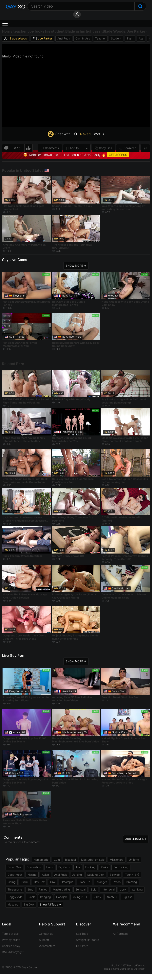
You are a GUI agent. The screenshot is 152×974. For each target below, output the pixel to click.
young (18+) (80, 897)
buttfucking (120, 867)
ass (141, 38)
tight (130, 38)
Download (130, 148)
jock (123, 889)
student (116, 38)
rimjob (43, 889)
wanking (137, 889)
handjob (61, 897)
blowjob (115, 874)
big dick (29, 904)
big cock (64, 867)
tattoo (116, 882)
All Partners (120, 933)
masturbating (61, 889)
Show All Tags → (50, 904)
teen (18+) (132, 874)
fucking (90, 867)
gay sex (39, 882)
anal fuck (63, 38)
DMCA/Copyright (13, 952)
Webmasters (47, 946)
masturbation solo (92, 859)
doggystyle (15, 897)
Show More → (76, 265)
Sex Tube (82, 933)
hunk (49, 867)
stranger (101, 882)
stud (30, 889)
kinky (104, 867)
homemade (41, 859)
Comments (52, 148)
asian (45, 874)
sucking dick (95, 874)
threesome (15, 889)
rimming (131, 882)
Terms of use (10, 933)
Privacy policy (11, 939)
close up (84, 882)
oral (52, 882)
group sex (14, 867)
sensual (80, 889)
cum (57, 859)
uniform (134, 859)
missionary (117, 859)
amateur (111, 897)
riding (12, 882)
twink (24, 882)
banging (45, 897)
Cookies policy (11, 946)
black (31, 897)
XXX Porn (82, 946)
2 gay (97, 897)
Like (29, 148)
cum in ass (82, 38)
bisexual (70, 859)
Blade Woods (18, 38)
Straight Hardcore (87, 939)
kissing (32, 874)
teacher (100, 38)
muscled (13, 904)
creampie (67, 882)
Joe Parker (45, 38)
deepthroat (15, 874)
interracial (108, 889)
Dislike (6, 148)
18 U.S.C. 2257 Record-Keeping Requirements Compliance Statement (124, 967)
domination (34, 867)
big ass (127, 897)
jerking (77, 874)
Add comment (135, 839)
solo (93, 889)
